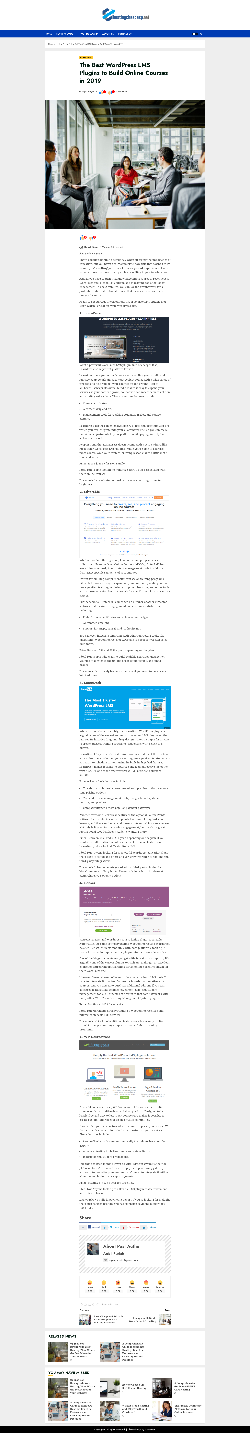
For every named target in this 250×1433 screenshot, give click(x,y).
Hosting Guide (64, 33)
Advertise (108, 33)
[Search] (201, 34)
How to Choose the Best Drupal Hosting (110, 1388)
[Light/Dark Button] (195, 34)
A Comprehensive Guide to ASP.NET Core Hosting (162, 1388)
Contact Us (125, 33)
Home (48, 33)
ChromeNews (134, 1429)
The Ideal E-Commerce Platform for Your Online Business (162, 1411)
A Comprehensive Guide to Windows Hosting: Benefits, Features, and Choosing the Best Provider (110, 1352)
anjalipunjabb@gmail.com (123, 1260)
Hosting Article (86, 58)
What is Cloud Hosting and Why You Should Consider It (110, 1411)
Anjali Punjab (87, 92)
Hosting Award (89, 33)
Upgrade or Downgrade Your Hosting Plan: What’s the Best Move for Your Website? (58, 1352)
